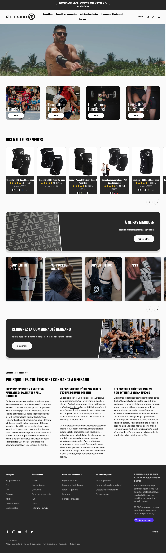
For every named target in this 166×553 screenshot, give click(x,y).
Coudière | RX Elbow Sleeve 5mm (146, 179)
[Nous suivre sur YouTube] (20, 531)
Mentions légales (75, 544)
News (7, 489)
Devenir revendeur (12, 507)
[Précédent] (56, 5)
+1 (152, 190)
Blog (7, 485)
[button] (15, 182)
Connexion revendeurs (13, 503)
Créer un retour (37, 489)
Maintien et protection (89, 14)
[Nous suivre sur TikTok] (26, 531)
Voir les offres (143, 238)
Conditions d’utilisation (50, 544)
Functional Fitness (77, 419)
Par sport (83, 19)
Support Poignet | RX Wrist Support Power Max (83, 181)
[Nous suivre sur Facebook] (7, 531)
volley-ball (89, 434)
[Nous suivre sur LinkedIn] (32, 531)
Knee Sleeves (74, 407)
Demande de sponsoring (70, 489)
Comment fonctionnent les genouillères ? (109, 485)
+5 (26, 190)
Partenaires (9, 494)
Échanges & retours (38, 485)
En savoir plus (22, 345)
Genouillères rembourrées (66, 14)
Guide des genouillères (103, 480)
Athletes (8, 498)
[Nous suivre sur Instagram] (13, 531)
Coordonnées (63, 544)
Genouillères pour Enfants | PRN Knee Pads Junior (114, 181)
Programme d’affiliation (69, 480)
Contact (34, 503)
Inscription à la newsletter (70, 498)
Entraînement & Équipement (112, 14)
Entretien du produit (102, 494)
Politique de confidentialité (14, 544)
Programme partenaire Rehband (72, 485)
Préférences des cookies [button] (40, 507)
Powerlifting (64, 419)
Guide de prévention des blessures (107, 489)
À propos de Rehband (13, 480)
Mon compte (66, 494)
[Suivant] (109, 5)
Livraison (35, 480)
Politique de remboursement (32, 544)
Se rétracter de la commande (41, 494)
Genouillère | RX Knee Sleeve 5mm (20, 179)
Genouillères (48, 14)
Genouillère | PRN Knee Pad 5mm (52, 179)
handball (80, 434)
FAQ (33, 498)
